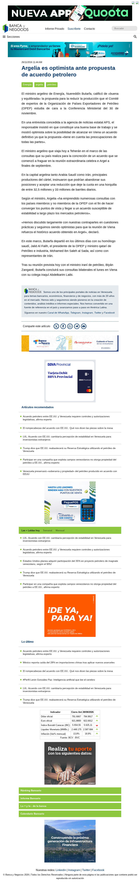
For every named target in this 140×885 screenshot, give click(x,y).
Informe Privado (54, 28)
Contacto (89, 28)
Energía (27, 84)
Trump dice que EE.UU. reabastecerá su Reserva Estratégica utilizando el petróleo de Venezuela (69, 449)
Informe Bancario (30, 798)
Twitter (97, 312)
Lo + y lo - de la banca (33, 806)
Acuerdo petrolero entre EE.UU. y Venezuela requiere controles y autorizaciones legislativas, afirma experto (66, 418)
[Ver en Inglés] (133, 2)
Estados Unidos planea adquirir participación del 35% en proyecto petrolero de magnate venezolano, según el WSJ (70, 562)
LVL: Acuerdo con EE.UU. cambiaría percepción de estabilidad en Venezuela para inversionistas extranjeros (67, 438)
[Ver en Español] (137, 2)
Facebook (109, 312)
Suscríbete (74, 28)
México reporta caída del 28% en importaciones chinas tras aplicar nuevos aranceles (69, 662)
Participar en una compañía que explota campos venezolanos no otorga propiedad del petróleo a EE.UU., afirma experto (69, 461)
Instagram (87, 312)
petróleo (51, 84)
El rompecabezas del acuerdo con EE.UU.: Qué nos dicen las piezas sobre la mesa (68, 428)
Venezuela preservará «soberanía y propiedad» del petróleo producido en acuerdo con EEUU (70, 472)
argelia (39, 84)
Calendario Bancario (32, 813)
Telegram (75, 312)
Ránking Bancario (30, 790)
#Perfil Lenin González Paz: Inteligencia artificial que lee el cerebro (59, 679)
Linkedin (61, 870)
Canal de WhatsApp (58, 312)
